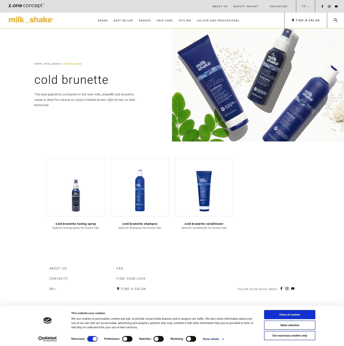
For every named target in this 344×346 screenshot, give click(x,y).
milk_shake (52, 63)
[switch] (127, 339)
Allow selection (289, 325)
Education (278, 6)
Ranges (145, 20)
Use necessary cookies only (289, 335)
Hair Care (165, 20)
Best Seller (123, 20)
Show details (211, 338)
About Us (220, 6)
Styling (185, 20)
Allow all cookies (289, 314)
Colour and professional (218, 20)
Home (38, 63)
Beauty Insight (246, 6)
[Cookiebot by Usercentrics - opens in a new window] (47, 339)
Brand (103, 20)
